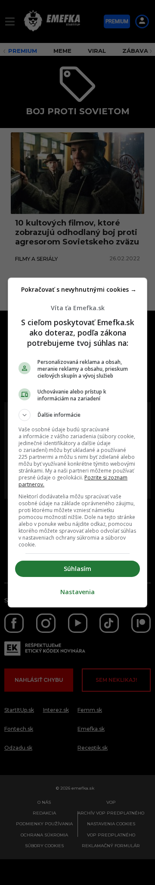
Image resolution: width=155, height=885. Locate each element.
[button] (77, 415)
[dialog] (77, 442)
